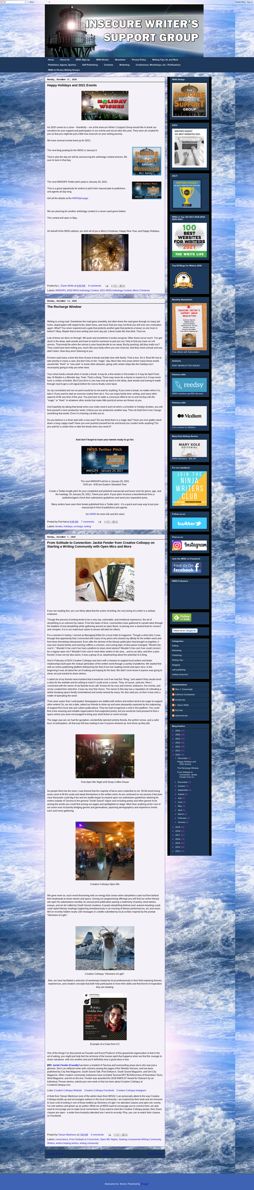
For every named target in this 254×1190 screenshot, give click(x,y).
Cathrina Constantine (185, 694)
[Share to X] (118, 285)
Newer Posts (55, 1153)
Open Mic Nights (109, 1139)
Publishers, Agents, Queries (62, 65)
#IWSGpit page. (80, 198)
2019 (178, 827)
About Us (65, 59)
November (183, 782)
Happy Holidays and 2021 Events (72, 85)
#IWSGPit (60, 290)
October (182, 786)
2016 (178, 839)
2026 (178, 730)
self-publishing (179, 670)
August (181, 794)
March (181, 814)
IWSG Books (102, 59)
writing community (89, 1143)
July (180, 798)
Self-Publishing (90, 65)
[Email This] (112, 285)
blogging (176, 665)
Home (51, 59)
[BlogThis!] (115, 285)
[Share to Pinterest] (123, 285)
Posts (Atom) (112, 1165)
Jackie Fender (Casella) (66, 1065)
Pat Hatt (179, 710)
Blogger (145, 1184)
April (180, 810)
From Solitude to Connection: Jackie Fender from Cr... (187, 774)
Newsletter (120, 59)
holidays (68, 526)
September (183, 790)
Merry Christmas (141, 290)
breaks (58, 526)
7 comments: (88, 521)
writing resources (180, 674)
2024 (178, 739)
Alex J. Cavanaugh (184, 689)
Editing (175, 645)
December (183, 758)
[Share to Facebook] (120, 285)
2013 (178, 851)
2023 (178, 742)
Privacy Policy (139, 59)
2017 (178, 835)
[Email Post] (106, 285)
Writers (51, 1143)
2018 (178, 831)
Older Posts (155, 1153)
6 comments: (95, 285)
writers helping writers (67, 1143)
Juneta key (180, 700)
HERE (92, 514)
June (180, 802)
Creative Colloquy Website (68, 1090)
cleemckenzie (181, 715)
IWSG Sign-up (83, 59)
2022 (178, 746)
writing (87, 526)
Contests (108, 65)
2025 (178, 734)
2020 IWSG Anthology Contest (83, 290)
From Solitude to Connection (84, 1139)
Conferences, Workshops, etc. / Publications (158, 65)
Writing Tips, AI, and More (165, 59)
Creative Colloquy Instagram (131, 1090)
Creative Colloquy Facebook (99, 1090)
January (182, 822)
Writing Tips (177, 660)
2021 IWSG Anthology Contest (116, 290)
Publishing (177, 655)
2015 (178, 843)
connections (61, 1139)
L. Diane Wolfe (182, 705)
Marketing (124, 65)
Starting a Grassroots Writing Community (140, 1139)
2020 (178, 755)
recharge (78, 526)
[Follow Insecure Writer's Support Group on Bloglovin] (185, 632)
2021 (178, 750)
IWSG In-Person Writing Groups (64, 70)
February (182, 818)
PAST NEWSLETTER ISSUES (186, 365)
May (180, 806)
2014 (178, 847)
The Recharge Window (64, 307)
